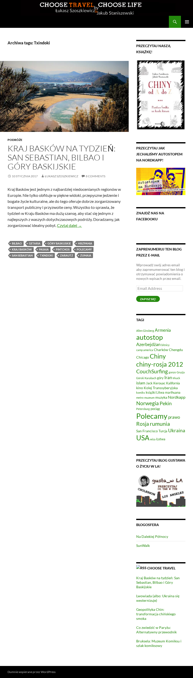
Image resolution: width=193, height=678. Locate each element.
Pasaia (44, 249)
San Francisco (147, 431)
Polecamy (84, 249)
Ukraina (176, 430)
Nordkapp (176, 397)
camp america (144, 350)
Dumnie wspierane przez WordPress (32, 672)
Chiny (158, 356)
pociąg (155, 409)
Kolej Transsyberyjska (161, 388)
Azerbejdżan (148, 344)
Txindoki (46, 255)
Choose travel (161, 568)
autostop (149, 337)
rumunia (160, 423)
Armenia (163, 330)
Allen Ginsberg (145, 330)
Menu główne (187, 22)
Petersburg (143, 408)
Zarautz (66, 255)
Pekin (166, 403)
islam (140, 382)
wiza (153, 439)
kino (139, 388)
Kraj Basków (22, 249)
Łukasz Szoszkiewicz (61, 176)
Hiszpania (85, 243)
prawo (174, 417)
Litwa (160, 392)
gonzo (172, 372)
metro (139, 397)
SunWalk (143, 545)
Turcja (163, 431)
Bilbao (17, 243)
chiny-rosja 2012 (159, 364)
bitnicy (165, 345)
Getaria (34, 243)
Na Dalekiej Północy (152, 536)
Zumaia (85, 255)
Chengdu (176, 350)
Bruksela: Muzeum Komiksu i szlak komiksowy (158, 643)
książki (151, 392)
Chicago (142, 357)
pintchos (63, 249)
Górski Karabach (146, 378)
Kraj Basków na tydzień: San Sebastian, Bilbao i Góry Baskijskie (62, 157)
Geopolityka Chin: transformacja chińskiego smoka (156, 614)
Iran (168, 377)
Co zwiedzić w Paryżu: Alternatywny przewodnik (156, 629)
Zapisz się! (148, 299)
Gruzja (181, 372)
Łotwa (160, 439)
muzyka (161, 397)
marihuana (172, 392)
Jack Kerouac (155, 383)
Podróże (15, 140)
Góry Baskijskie (59, 243)
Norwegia (147, 403)
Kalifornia (173, 383)
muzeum (149, 397)
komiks (140, 392)
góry (160, 378)
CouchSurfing (152, 371)
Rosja (142, 423)
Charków (161, 350)
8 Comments (95, 176)
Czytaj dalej (69, 225)
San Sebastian (22, 255)
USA (142, 438)
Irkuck (176, 378)
